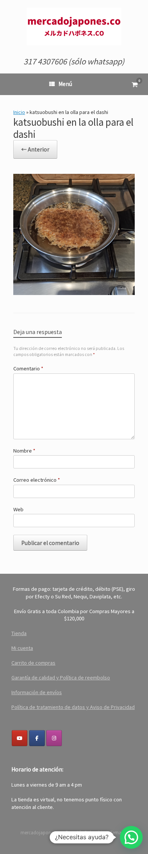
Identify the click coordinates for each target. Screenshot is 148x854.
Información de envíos (36, 692)
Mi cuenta (22, 647)
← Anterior (35, 149)
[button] (131, 837)
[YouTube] (19, 738)
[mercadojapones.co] (74, 26)
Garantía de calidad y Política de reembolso (60, 677)
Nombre (24, 450)
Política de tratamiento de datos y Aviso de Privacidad (73, 706)
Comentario (28, 368)
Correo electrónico (36, 479)
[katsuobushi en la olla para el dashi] (74, 292)
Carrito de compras (33, 662)
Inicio (19, 112)
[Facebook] (37, 738)
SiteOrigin (74, 839)
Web (18, 509)
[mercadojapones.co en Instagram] (54, 738)
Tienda (19, 633)
